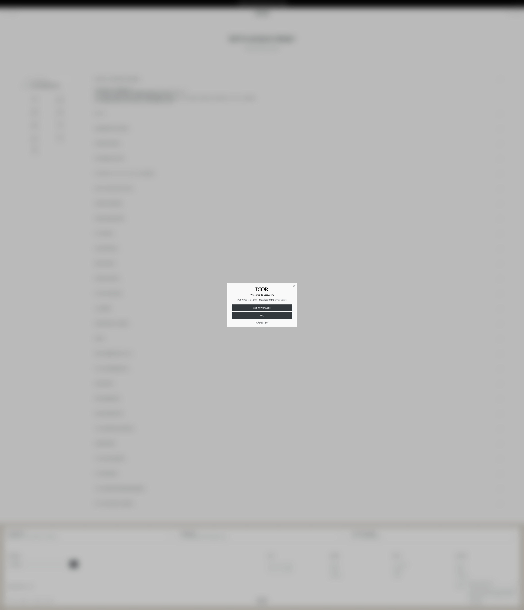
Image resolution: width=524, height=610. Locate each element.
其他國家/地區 (262, 322)
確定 (262, 315)
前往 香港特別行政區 (262, 307)
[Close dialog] (294, 285)
